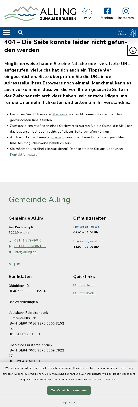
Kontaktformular (23, 154)
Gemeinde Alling (39, 199)
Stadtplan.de (86, 285)
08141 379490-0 (28, 240)
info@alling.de (25, 252)
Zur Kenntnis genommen (69, 390)
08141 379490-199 (30, 246)
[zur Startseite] (40, 13)
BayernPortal (87, 293)
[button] (132, 50)
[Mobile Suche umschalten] (20, 32)
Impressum (69, 402)
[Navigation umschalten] (6, 32)
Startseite (60, 114)
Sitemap (57, 137)
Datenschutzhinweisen (103, 379)
